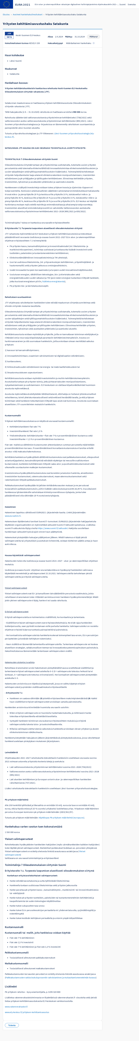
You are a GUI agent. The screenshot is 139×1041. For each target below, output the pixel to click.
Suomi (122, 4)
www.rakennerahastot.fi (16, 1006)
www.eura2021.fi (13, 515)
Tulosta (11, 1025)
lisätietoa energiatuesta (53, 281)
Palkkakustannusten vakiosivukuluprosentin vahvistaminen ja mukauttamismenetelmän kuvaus (51, 977)
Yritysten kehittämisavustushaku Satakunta (65, 14)
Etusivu (6, 14)
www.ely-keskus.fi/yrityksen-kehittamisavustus (27, 1012)
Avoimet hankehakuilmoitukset (27, 14)
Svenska (132, 4)
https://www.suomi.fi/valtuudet (53, 528)
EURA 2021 (22, 4)
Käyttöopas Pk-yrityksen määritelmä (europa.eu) (61, 817)
